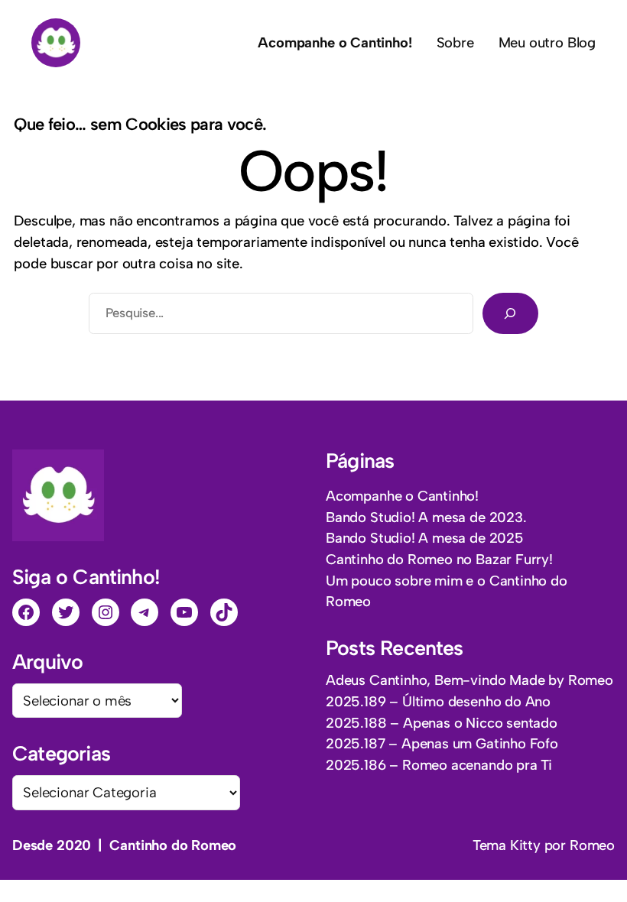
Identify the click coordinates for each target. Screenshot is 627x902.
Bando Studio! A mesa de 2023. (426, 517)
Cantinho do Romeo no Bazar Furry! (439, 559)
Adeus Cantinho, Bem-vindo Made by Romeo (469, 680)
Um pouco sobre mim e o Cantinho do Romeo (446, 591)
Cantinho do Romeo (172, 845)
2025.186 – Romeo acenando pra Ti (439, 765)
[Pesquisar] (510, 314)
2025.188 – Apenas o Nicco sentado (441, 723)
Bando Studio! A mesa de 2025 (425, 538)
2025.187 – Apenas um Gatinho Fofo (442, 743)
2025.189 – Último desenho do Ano (438, 701)
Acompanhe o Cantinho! (402, 496)
